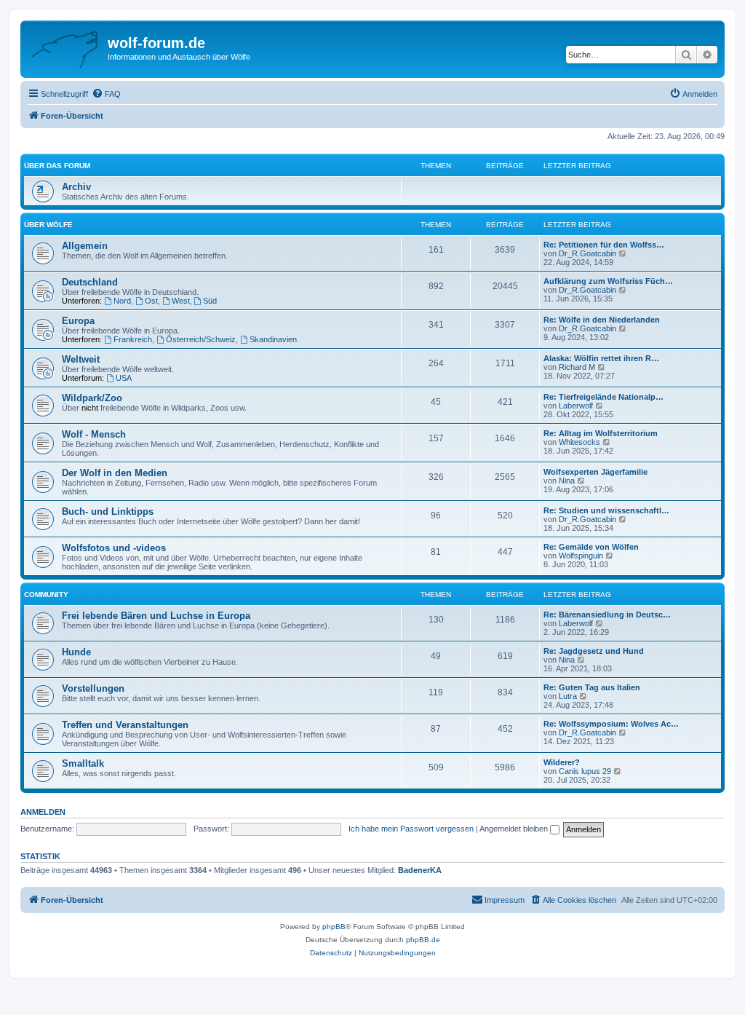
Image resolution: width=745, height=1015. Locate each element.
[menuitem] (106, 94)
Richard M (577, 367)
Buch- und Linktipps (108, 511)
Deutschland (90, 282)
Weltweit (81, 359)
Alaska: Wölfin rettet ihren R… (601, 358)
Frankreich (132, 339)
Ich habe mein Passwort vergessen (411, 828)
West (181, 300)
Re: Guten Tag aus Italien (591, 687)
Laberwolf (576, 405)
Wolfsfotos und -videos (114, 547)
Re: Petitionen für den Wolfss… (603, 244)
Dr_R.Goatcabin (587, 253)
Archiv (76, 186)
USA (124, 378)
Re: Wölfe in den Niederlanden (601, 319)
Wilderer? (561, 762)
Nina (567, 480)
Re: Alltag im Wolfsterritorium (600, 433)
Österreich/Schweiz (201, 339)
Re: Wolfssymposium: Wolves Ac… (611, 723)
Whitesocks (579, 442)
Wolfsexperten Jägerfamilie (595, 471)
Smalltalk (83, 763)
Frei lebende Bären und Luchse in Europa (156, 615)
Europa (78, 320)
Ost (151, 300)
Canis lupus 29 (585, 771)
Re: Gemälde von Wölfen (591, 546)
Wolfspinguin (581, 555)
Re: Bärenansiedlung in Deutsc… (607, 614)
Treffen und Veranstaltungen (125, 724)
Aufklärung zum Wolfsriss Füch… (608, 281)
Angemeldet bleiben (514, 828)
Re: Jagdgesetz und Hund (593, 651)
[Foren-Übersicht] (66, 47)
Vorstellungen (93, 688)
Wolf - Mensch (94, 434)
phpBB (334, 927)
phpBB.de (423, 940)
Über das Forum (57, 166)
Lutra (568, 696)
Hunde (76, 652)
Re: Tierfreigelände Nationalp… (603, 396)
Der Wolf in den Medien (114, 472)
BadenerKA (420, 870)
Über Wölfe (48, 225)
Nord (122, 300)
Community (46, 595)
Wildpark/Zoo (92, 397)
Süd (210, 300)
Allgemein (85, 245)
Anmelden (42, 811)
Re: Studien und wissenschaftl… (606, 510)
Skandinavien (273, 339)
